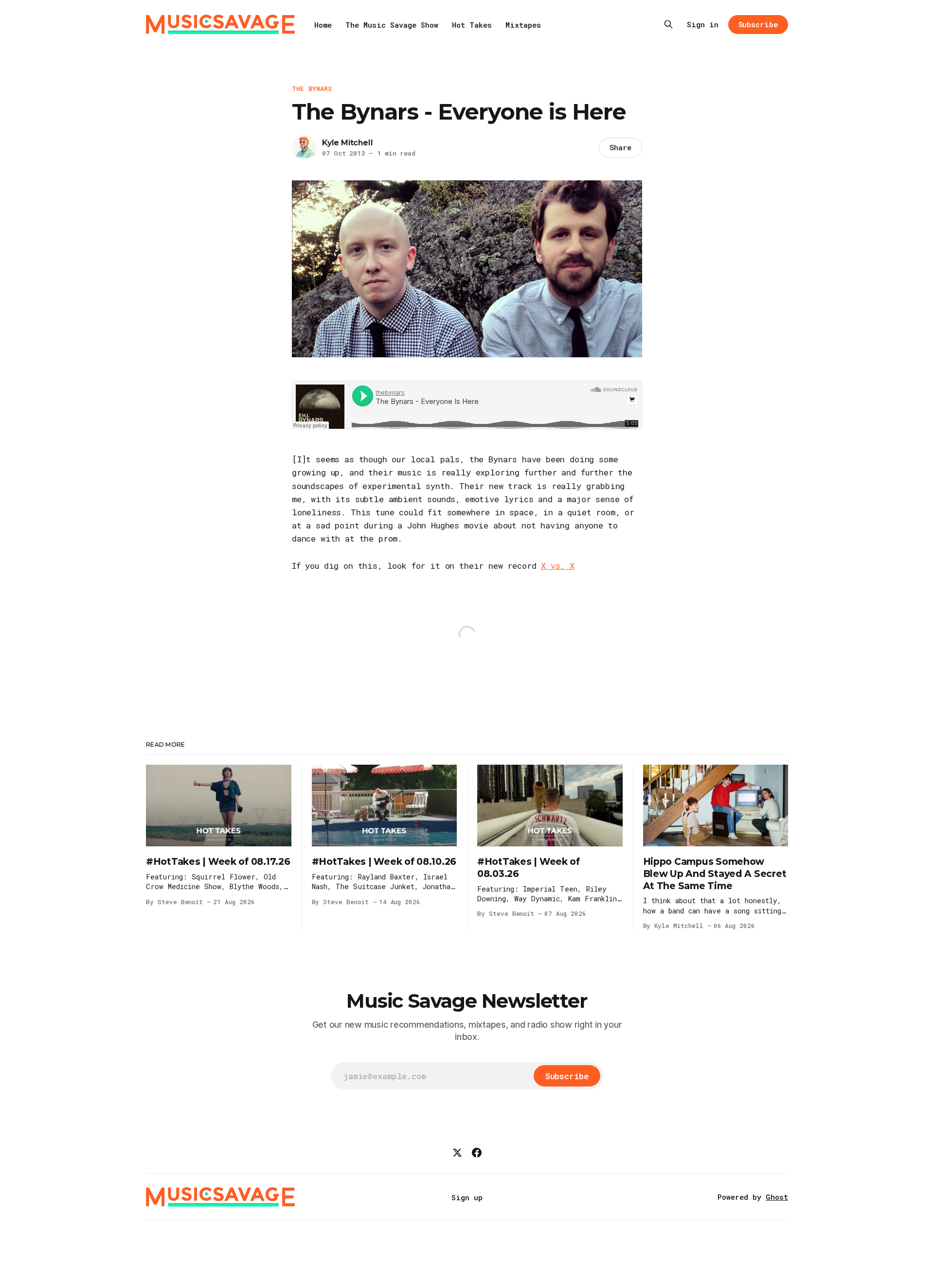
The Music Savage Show (391, 25)
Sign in (702, 24)
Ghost (777, 1197)
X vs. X (558, 565)
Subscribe (758, 24)
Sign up (467, 1197)
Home (323, 25)
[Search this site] (668, 24)
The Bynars (312, 88)
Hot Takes (472, 25)
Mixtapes (523, 25)
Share (620, 147)
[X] (457, 1152)
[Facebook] (477, 1152)
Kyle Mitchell (347, 142)
